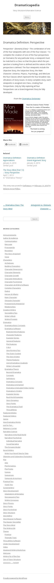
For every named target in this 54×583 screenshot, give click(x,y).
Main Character (11, 297)
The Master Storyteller (12, 522)
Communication (11, 241)
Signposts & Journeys (13, 478)
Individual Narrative (14, 441)
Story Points (11, 403)
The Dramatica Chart (14, 406)
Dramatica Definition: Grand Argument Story (36, 159)
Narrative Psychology (13, 438)
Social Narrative (12, 444)
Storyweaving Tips (12, 497)
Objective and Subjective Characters (17, 456)
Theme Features (12, 360)
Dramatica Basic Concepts (15, 325)
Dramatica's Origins (14, 391)
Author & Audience (10, 238)
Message (8, 244)
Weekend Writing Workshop (14, 550)
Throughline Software (11, 541)
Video (5, 547)
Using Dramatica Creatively (17, 363)
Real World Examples (14, 397)
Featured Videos (9, 416)
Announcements (9, 235)
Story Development (10, 491)
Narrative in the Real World (15, 435)
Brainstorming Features (15, 332)
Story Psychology (10, 509)
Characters (7, 260)
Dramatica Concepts (14, 381)
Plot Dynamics (10, 466)
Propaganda (10, 247)
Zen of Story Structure (12, 559)
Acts (6, 463)
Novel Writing (8, 450)
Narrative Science (10, 431)
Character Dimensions (13, 269)
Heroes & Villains (11, 294)
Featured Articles (10, 413)
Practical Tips (8, 481)
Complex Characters (13, 288)
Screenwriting (8, 488)
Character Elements (12, 272)
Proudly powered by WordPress (15, 578)
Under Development (11, 544)
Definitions (27, 185)
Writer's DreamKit (13, 366)
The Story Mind (9, 525)
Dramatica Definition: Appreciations (12, 159)
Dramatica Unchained (14, 385)
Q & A (8, 347)
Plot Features (11, 344)
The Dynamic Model (12, 447)
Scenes (8, 472)
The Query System (13, 353)
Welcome (6, 553)
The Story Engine (13, 357)
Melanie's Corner (10, 428)
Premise (8, 534)
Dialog (7, 291)
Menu (27, 17)
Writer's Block (10, 316)
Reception (9, 250)
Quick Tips (9, 484)
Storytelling (7, 516)
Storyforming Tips (13, 350)
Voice (7, 257)
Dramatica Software (13, 328)
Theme (6, 531)
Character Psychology (13, 282)
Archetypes (9, 263)
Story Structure (9, 513)
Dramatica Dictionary (31, 98)
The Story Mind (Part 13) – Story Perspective (13, 171)
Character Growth (12, 275)
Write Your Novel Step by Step (16, 453)
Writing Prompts (11, 319)
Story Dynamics (12, 400)
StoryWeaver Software (12, 519)
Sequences (9, 475)
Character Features (14, 335)
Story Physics (8, 503)
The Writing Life (9, 528)
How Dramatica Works (12, 422)
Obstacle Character (12, 300)
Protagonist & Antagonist (14, 303)
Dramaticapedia (27, 5)
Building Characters (12, 266)
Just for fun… (8, 425)
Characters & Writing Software (17, 285)
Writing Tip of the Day (11, 556)
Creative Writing (9, 310)
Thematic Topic (11, 537)
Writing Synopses (12, 500)
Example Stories (12, 338)
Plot (4, 459)
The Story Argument (12, 254)
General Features (13, 341)
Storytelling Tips (11, 313)
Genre (5, 419)
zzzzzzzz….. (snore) (11, 562)
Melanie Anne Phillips (11, 189)
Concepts (10, 375)
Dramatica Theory (12, 369)
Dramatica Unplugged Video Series (20, 388)
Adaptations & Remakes (14, 494)
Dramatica (7, 322)
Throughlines (11, 410)
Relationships (10, 307)
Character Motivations (13, 279)
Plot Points (9, 469)
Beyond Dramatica (13, 372)
